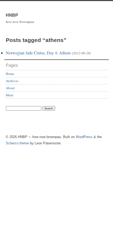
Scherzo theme (17, 143)
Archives (12, 80)
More (9, 95)
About (10, 88)
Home (10, 73)
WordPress (84, 137)
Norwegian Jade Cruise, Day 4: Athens (38, 52)
